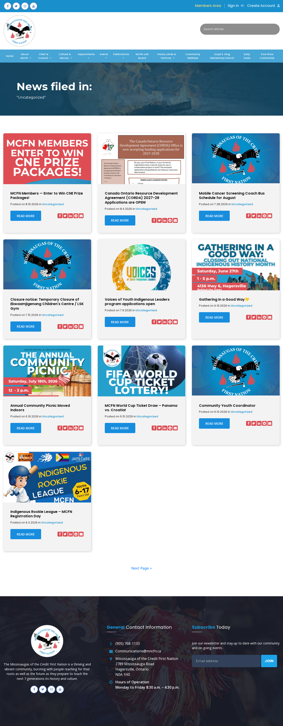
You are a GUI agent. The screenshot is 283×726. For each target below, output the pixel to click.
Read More (26, 216)
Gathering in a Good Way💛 (224, 299)
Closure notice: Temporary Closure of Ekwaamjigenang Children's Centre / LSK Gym (47, 304)
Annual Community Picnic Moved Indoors (40, 408)
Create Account (261, 5)
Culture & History (65, 56)
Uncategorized (53, 204)
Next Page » (141, 568)
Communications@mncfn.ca (138, 651)
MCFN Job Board (142, 56)
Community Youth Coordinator (227, 405)
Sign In (234, 5)
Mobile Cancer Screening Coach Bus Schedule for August (232, 196)
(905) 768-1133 (127, 643)
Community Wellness (192, 56)
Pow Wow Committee (267, 56)
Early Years (246, 56)
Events (104, 54)
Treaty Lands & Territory (166, 56)
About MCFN (25, 56)
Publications (121, 54)
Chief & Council (43, 56)
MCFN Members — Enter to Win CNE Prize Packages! (46, 196)
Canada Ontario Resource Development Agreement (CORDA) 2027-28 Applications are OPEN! (141, 198)
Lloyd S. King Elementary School (222, 56)
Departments (86, 54)
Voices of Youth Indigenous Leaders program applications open (137, 302)
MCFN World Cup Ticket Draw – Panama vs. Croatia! (141, 408)
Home (9, 56)
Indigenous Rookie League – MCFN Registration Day (41, 514)
